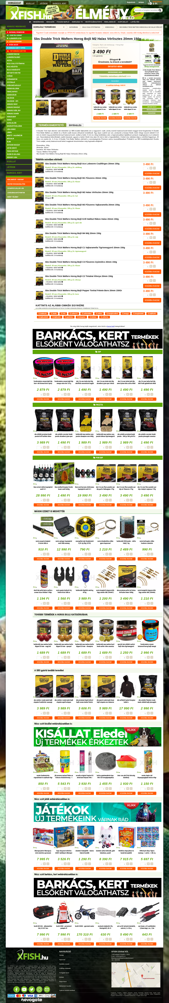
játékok (44, 3)
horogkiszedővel (113, 313)
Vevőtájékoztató (93, 22)
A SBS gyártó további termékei (49, 670)
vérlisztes (105, 317)
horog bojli (111, 326)
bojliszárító (57, 317)
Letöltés (135, 22)
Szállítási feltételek (65, 968)
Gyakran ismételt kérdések (67, 990)
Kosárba (100, 118)
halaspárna (82, 317)
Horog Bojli (119, 45)
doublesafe (43, 313)
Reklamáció (110, 22)
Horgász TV (77, 22)
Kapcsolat (123, 22)
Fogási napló (63, 22)
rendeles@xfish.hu (120, 956)
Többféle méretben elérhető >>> (115, 76)
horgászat (14, 3)
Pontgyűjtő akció (64, 973)
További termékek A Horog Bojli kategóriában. (61, 614)
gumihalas (69, 317)
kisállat (30, 3)
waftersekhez (87, 313)
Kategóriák (73, 27)
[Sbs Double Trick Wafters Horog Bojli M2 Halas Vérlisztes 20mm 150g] (62, 98)
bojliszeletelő (44, 317)
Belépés (61, 977)
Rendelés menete (64, 964)
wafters (99, 313)
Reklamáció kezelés (65, 986)
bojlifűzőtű (152, 313)
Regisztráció (63, 981)
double (54, 313)
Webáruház (38, 22)
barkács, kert (59, 3)
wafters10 (74, 313)
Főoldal (61, 955)
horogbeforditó (139, 313)
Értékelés (75, 125)
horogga (126, 313)
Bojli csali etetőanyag (107, 45)
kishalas (93, 317)
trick (63, 313)
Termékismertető (51, 125)
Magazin (50, 22)
